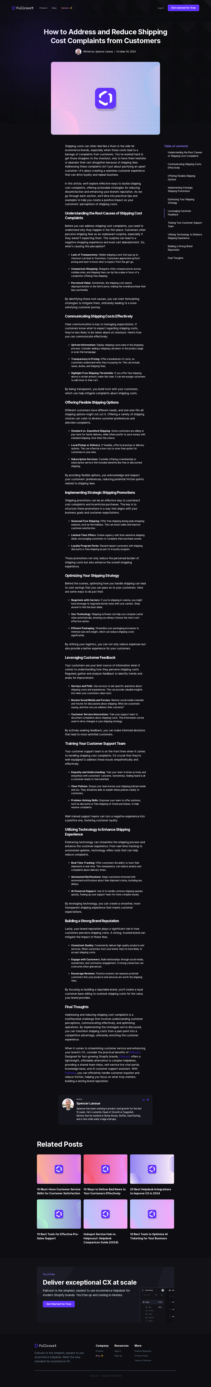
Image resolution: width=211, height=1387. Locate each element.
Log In (161, 8)
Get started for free (183, 7)
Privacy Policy (141, 1355)
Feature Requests (143, 1351)
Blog (54, 8)
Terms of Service (143, 1360)
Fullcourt (134, 1052)
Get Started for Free (58, 1304)
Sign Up (118, 1355)
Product (43, 8)
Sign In (117, 1351)
